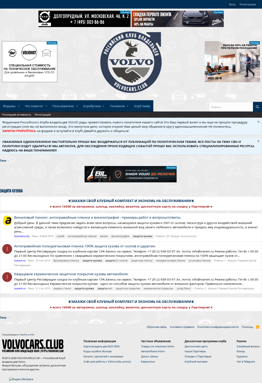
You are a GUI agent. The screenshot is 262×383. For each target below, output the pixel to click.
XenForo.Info (27, 334)
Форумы (9, 106)
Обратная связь (157, 327)
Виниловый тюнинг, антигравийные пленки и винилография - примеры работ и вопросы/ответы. (97, 217)
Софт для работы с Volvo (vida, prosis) (107, 361)
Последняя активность (16, 114)
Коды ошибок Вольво (98, 351)
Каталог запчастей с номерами (103, 356)
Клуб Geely (142, 106)
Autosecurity (188, 236)
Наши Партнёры (195, 351)
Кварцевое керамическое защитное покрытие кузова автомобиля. (71, 274)
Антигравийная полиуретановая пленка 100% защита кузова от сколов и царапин (84, 246)
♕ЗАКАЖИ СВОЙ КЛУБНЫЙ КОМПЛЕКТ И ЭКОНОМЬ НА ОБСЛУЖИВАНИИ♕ (131, 201)
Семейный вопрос (248, 346)
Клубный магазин (196, 361)
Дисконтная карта (196, 346)
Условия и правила (182, 327)
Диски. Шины (149, 356)
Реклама (125, 12)
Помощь (247, 327)
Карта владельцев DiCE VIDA (102, 346)
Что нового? (34, 106)
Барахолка (148, 361)
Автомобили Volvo (153, 351)
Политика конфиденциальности (218, 327)
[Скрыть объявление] (258, 122)
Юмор (241, 351)
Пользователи (63, 106)
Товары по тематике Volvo (157, 346)
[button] (19, 106)
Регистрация (43, 114)
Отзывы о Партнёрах (198, 356)
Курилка (242, 356)
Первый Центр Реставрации (236, 288)
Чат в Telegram (246, 361)
